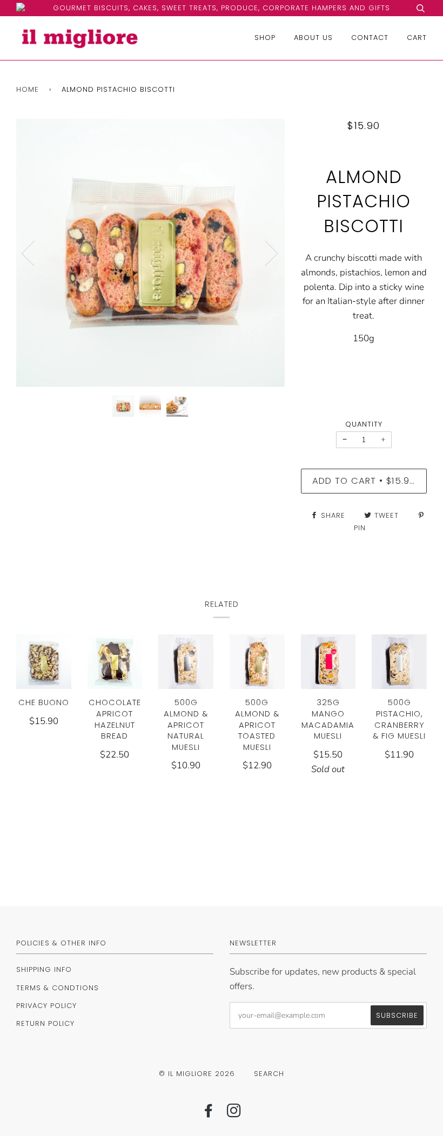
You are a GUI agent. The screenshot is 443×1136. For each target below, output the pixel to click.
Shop (265, 37)
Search (269, 1074)
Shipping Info (44, 969)
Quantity (363, 424)
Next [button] (265, 253)
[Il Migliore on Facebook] (209, 1113)
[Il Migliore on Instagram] (234, 1113)
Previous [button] (34, 253)
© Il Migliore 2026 (197, 1074)
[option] (150, 253)
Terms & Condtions (57, 988)
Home (27, 89)
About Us (313, 37)
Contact (369, 37)
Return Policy (45, 1023)
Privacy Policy (46, 1005)
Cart (417, 37)
